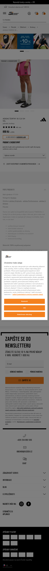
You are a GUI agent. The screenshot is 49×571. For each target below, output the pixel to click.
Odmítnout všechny (24, 314)
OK (24, 308)
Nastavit (24, 301)
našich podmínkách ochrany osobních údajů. (27, 294)
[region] (24, 285)
